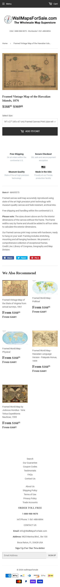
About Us (30, 486)
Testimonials (30, 470)
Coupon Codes (30, 466)
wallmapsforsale (31, 570)
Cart (55, 4)
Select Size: (7, 115)
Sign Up (52, 555)
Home (5, 43)
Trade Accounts (30, 502)
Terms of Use (30, 494)
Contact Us (30, 478)
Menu (9, 4)
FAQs (30, 474)
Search (30, 459)
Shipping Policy (30, 490)
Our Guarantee (30, 463)
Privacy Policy (30, 498)
